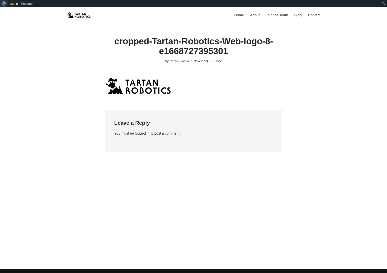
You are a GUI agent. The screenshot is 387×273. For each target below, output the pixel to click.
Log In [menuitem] (13, 3)
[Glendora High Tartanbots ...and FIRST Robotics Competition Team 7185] (79, 15)
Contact (314, 15)
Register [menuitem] (27, 3)
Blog (298, 15)
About (255, 15)
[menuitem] (4, 3)
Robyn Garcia (179, 61)
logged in (142, 133)
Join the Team (277, 15)
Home (239, 15)
